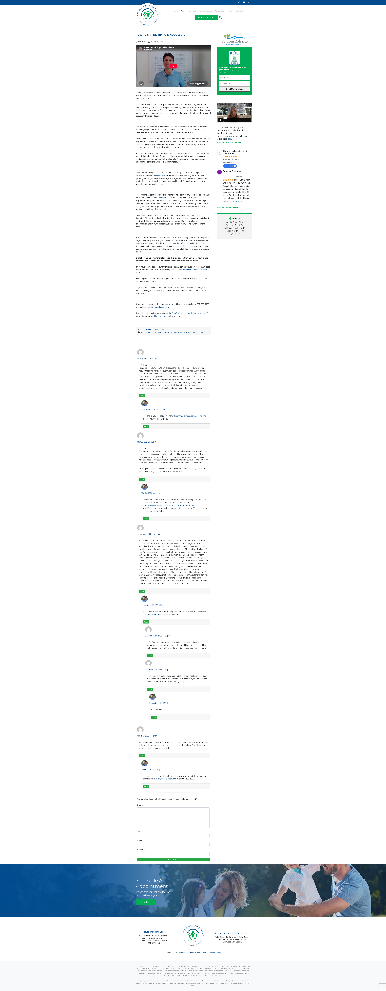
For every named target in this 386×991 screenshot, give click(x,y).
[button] (220, 17)
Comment (141, 805)
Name (140, 831)
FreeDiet (176, 313)
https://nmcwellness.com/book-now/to (189, 416)
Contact (239, 11)
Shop (231, 11)
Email (140, 840)
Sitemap (218, 952)
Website (141, 849)
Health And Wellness (155, 329)
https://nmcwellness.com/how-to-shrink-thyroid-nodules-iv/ (168, 505)
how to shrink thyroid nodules (157, 332)
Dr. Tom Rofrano (156, 41)
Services (192, 11)
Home (175, 11)
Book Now (145, 902)
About (183, 11)
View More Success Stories (229, 142)
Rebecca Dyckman (232, 171)
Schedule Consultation (206, 17)
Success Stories (205, 11)
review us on (229, 166)
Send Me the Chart (234, 89)
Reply (142, 396)
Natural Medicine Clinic (190, 952)
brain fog (181, 243)
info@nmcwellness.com (155, 614)
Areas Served (207, 952)
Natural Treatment (179, 332)
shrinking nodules (195, 332)
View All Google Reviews (228, 207)
